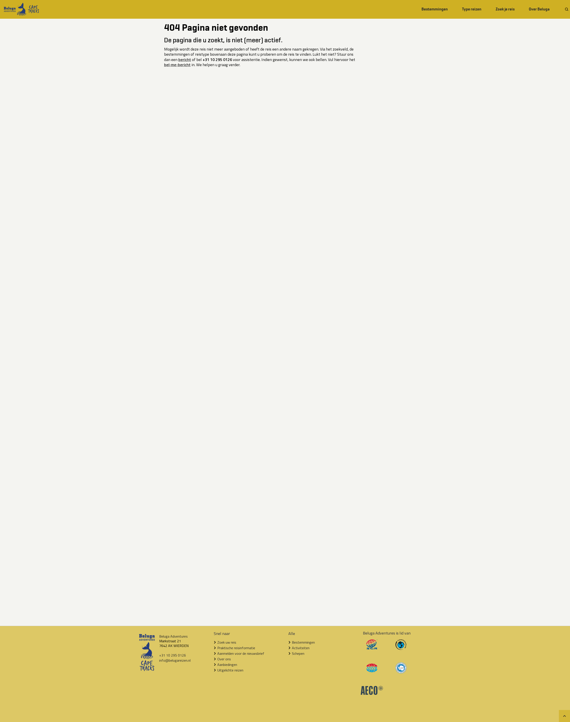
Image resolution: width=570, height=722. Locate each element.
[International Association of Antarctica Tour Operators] (401, 672)
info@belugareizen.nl (175, 660)
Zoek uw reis (226, 642)
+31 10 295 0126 (172, 655)
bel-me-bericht (177, 65)
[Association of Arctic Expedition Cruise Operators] (372, 693)
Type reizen (471, 9)
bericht (184, 60)
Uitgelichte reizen (230, 670)
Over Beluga (539, 9)
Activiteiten (300, 648)
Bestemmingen (434, 9)
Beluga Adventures (173, 636)
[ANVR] (371, 671)
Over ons (224, 659)
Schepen (298, 653)
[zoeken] (566, 9)
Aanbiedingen (227, 664)
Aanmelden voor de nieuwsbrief (240, 653)
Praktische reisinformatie (236, 648)
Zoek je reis (505, 9)
